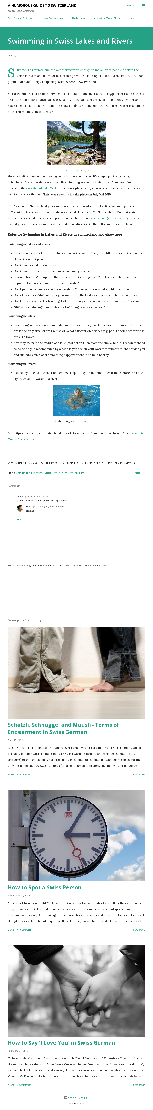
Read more (139, 774)
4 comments (24, 1085)
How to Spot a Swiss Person (45, 887)
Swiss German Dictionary (21, 18)
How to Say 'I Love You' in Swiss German (61, 1042)
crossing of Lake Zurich (42, 188)
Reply (20, 519)
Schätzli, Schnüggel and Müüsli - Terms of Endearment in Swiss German (63, 728)
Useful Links (78, 18)
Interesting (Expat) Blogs (107, 18)
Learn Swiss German (53, 18)
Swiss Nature (43, 473)
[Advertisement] (76, 593)
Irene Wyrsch (32, 506)
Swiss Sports (59, 473)
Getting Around (25, 473)
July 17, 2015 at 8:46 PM (53, 506)
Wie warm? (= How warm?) (109, 218)
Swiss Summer (76, 473)
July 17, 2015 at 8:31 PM (37, 496)
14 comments (25, 929)
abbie (20, 496)
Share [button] (138, 473)
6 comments (24, 774)
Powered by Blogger (78, 1097)
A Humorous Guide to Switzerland (42, 5)
